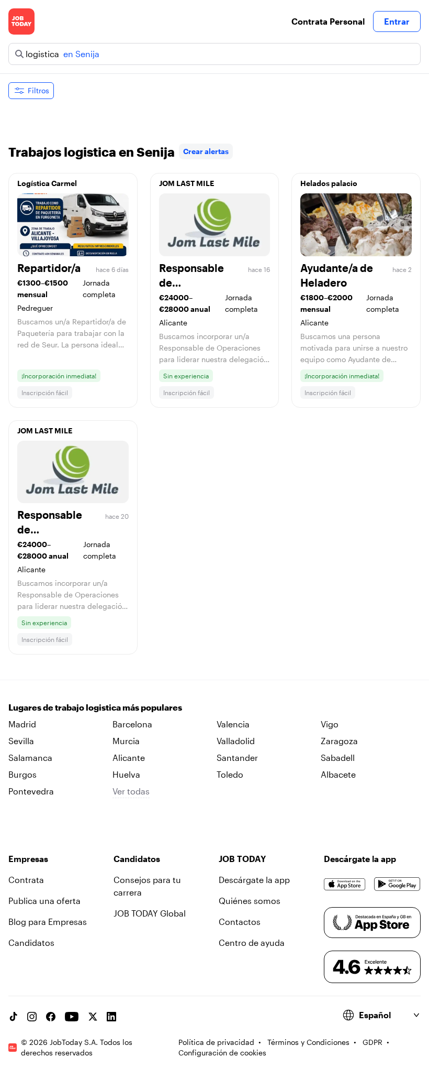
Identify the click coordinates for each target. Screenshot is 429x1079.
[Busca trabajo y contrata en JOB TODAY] (21, 21)
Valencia (233, 724)
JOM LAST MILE (186, 183)
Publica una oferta (44, 901)
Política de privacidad (216, 1042)
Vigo (329, 724)
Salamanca (30, 757)
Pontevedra (31, 791)
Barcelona (132, 724)
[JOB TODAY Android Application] (397, 884)
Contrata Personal (328, 21)
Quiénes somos (249, 901)
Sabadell (338, 757)
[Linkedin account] (111, 1016)
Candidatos (31, 942)
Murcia (126, 741)
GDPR (372, 1042)
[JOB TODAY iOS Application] (345, 884)
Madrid (22, 724)
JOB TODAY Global (150, 913)
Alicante (128, 757)
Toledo (230, 774)
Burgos (22, 774)
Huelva (126, 774)
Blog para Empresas (47, 922)
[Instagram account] (32, 1016)
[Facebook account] (50, 1016)
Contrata (26, 880)
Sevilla (21, 741)
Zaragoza (339, 741)
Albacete (338, 774)
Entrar (397, 21)
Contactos (240, 922)
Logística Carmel (47, 183)
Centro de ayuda (252, 942)
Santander (237, 757)
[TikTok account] (13, 1016)
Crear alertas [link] (206, 151)
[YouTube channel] (71, 1016)
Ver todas (131, 791)
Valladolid (236, 741)
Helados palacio (328, 183)
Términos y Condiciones (308, 1042)
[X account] (92, 1016)
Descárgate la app (254, 880)
